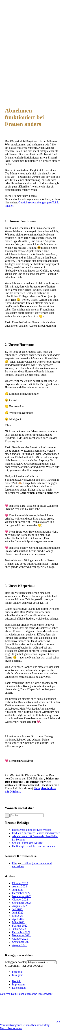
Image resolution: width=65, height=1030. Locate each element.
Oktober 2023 (20, 883)
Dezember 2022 (21, 893)
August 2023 (19, 886)
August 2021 (19, 945)
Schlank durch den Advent (27, 842)
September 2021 (21, 941)
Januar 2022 (19, 928)
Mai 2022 (17, 915)
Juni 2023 (17, 889)
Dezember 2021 (21, 932)
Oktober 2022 (20, 899)
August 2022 (19, 906)
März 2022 (18, 922)
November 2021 (21, 935)
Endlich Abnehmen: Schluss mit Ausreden (36, 833)
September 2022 (21, 902)
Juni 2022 (17, 912)
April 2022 (18, 919)
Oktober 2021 (20, 938)
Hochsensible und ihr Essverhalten (31, 829)
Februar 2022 (19, 925)
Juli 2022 (17, 909)
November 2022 (21, 896)
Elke (14, 863)
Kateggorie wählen (16, 962)
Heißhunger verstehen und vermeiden (33, 846)
